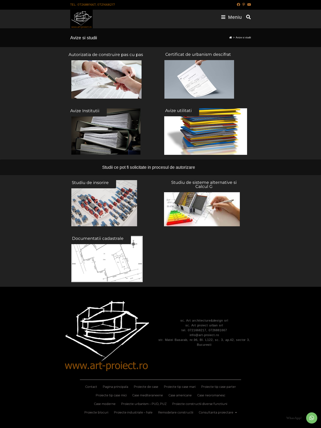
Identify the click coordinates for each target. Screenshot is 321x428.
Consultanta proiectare (216, 412)
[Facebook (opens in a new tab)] (238, 5)
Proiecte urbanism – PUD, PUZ (144, 404)
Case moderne (105, 404)
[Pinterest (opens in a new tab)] (243, 5)
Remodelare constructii (175, 412)
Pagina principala (115, 387)
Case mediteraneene (147, 395)
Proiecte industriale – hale (133, 412)
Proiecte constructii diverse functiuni (199, 404)
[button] (311, 418)
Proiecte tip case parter (218, 387)
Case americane (180, 395)
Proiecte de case (146, 387)
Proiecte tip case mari (180, 387)
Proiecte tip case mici (111, 395)
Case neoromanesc (211, 395)
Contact (91, 387)
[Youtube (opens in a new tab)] (248, 5)
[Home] (230, 37)
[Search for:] (247, 17)
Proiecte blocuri (96, 412)
